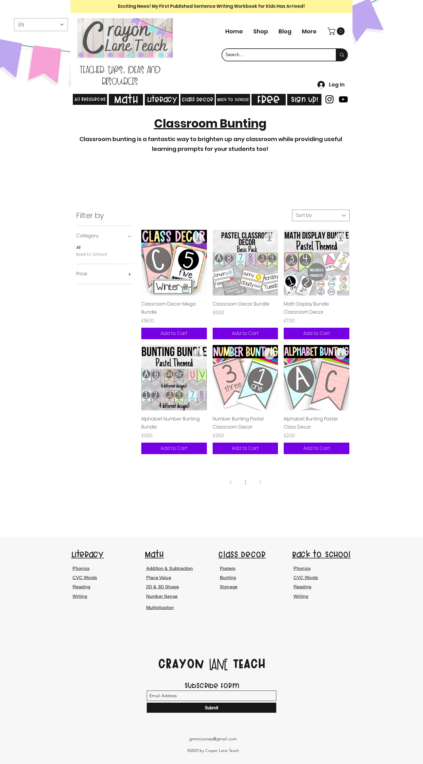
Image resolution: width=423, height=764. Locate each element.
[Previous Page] (230, 482)
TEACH (246, 663)
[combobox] (321, 215)
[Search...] (341, 55)
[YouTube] (343, 99)
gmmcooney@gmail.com (213, 739)
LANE (218, 665)
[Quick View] (174, 262)
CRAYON (183, 663)
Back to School (91, 254)
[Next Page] (260, 482)
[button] (336, 31)
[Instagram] (329, 99)
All (78, 247)
